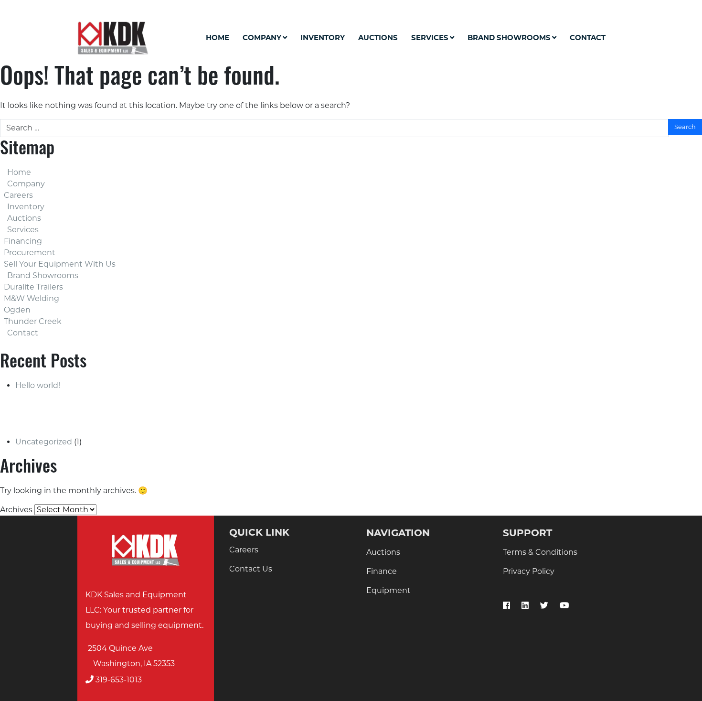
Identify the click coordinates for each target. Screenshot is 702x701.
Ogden (17, 309)
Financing (23, 241)
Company (262, 37)
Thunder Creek (33, 321)
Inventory (322, 37)
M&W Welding (31, 298)
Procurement (29, 252)
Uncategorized (43, 441)
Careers (18, 195)
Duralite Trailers (33, 286)
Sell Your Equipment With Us (60, 264)
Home (217, 37)
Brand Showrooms (509, 37)
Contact (588, 37)
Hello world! (37, 385)
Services (429, 37)
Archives (16, 509)
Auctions (378, 37)
